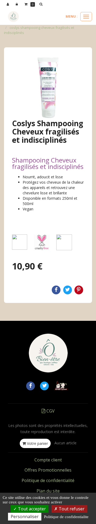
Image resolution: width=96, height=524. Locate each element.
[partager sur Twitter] (44, 385)
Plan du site (48, 491)
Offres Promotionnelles (48, 470)
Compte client (48, 460)
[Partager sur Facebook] (30, 385)
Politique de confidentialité (48, 480)
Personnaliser (25, 516)
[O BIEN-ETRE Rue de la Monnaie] (13, 16)
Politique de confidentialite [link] (66, 517)
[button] (42, 4)
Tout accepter (31, 509)
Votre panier (37, 443)
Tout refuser (71, 509)
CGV (50, 411)
